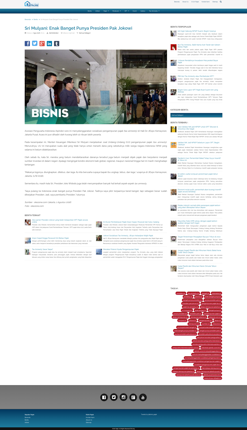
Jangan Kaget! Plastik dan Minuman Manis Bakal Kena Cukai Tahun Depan (199, 251)
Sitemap (215, 2)
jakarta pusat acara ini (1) (212, 375)
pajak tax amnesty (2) (190, 307)
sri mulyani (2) (187, 310)
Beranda (177, 2)
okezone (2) (217, 324)
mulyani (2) (182, 320)
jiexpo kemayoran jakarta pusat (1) (209, 371)
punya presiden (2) (180, 314)
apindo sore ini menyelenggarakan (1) (208, 351)
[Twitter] (114, 397)
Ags (34, 33)
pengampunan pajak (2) (212, 314)
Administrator (54, 33)
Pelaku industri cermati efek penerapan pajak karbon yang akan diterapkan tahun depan (199, 206)
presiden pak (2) (195, 314)
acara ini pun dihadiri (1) (212, 378)
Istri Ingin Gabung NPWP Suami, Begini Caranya (197, 31)
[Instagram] (123, 397)
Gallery (142, 11)
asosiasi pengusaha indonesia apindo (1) (207, 344)
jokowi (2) (192, 320)
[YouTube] (143, 397)
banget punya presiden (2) (192, 300)
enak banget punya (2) (213, 297)
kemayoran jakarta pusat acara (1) (188, 375)
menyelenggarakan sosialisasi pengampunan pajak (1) (202, 361)
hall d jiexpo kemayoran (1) (211, 368)
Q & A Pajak (195, 2)
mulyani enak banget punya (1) (210, 327)
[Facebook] (104, 397)
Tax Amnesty (153, 11)
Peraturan (116, 11)
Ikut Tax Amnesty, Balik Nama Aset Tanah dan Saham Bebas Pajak (199, 46)
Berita (90, 11)
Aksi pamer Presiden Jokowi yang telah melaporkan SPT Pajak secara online (60, 221)
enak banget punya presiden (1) (185, 331)
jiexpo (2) (218, 320)
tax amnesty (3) (193, 293)
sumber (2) (206, 324)
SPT (126, 11)
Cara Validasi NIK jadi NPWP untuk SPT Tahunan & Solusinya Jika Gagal (198, 128)
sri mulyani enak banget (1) (186, 327)
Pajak (105, 11)
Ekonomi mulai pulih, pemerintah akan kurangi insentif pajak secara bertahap (199, 191)
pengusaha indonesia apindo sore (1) (185, 348)
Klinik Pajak (90, 414)
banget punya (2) (215, 310)
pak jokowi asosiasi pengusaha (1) (209, 337)
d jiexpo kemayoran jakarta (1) (183, 371)
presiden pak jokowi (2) (190, 303)
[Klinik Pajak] (32, 7)
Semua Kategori (85, 33)
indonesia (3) (216, 293)
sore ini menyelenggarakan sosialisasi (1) (206, 354)
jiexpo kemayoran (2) (180, 317)
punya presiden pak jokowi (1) (185, 334)
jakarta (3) (198, 297)
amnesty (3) (188, 297)
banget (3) (205, 293)
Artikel (97, 11)
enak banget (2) (200, 310)
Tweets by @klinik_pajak (149, 414)
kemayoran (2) (194, 324)
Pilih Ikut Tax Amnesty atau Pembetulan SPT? (196, 76)
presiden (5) (181, 293)
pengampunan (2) (205, 320)
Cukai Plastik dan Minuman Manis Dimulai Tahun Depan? (197, 267)
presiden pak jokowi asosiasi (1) (210, 334)
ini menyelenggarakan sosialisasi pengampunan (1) (203, 358)
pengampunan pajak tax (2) (211, 303)
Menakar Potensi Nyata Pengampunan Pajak (121, 249)
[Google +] (133, 397)
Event (135, 11)
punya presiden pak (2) (213, 300)
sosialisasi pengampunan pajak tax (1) (207, 364)
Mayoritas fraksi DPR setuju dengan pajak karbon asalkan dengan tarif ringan (197, 222)
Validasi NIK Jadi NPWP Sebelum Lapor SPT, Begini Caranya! (198, 144)
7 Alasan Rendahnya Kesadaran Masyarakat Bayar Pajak (198, 61)
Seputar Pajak (29, 414)
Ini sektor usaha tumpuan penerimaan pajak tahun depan (198, 175)
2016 (38, 33)
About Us (185, 2)
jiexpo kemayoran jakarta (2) (211, 307)
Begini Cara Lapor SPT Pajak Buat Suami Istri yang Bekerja (198, 91)
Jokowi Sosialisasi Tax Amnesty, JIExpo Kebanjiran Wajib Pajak (128, 236)
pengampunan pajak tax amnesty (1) (186, 368)
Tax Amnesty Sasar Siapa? (42, 249)
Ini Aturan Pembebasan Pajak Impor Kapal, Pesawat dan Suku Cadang (131, 222)
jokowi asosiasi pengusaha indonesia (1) (207, 341)
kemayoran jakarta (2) (198, 317)
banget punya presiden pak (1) (210, 331)
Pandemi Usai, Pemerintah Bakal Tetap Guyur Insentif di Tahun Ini (199, 159)
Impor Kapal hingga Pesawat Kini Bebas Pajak (50, 238)
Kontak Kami (206, 2)
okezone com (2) (215, 317)
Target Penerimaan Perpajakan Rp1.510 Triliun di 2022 (199, 237)
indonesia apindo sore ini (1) (211, 348)
